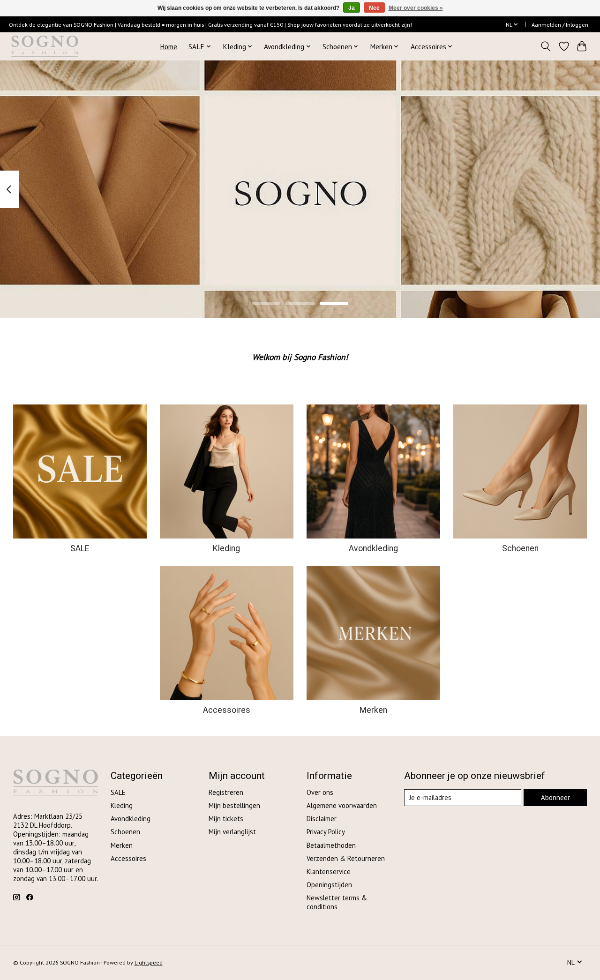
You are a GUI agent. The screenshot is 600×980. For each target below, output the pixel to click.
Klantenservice (329, 871)
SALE (79, 548)
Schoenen (520, 548)
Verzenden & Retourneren (346, 858)
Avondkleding (373, 548)
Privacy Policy (326, 831)
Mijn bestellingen (234, 805)
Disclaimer (322, 818)
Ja (351, 8)
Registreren (226, 792)
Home (168, 46)
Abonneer (555, 797)
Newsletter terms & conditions (337, 902)
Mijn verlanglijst (232, 831)
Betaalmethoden (331, 845)
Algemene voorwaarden (342, 805)
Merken (373, 710)
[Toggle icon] (545, 46)
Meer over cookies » (416, 8)
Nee (374, 8)
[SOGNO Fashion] (44, 46)
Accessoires (226, 710)
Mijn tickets (226, 818)
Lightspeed (149, 962)
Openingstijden (329, 884)
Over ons (320, 792)
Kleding (226, 548)
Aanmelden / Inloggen (560, 24)
